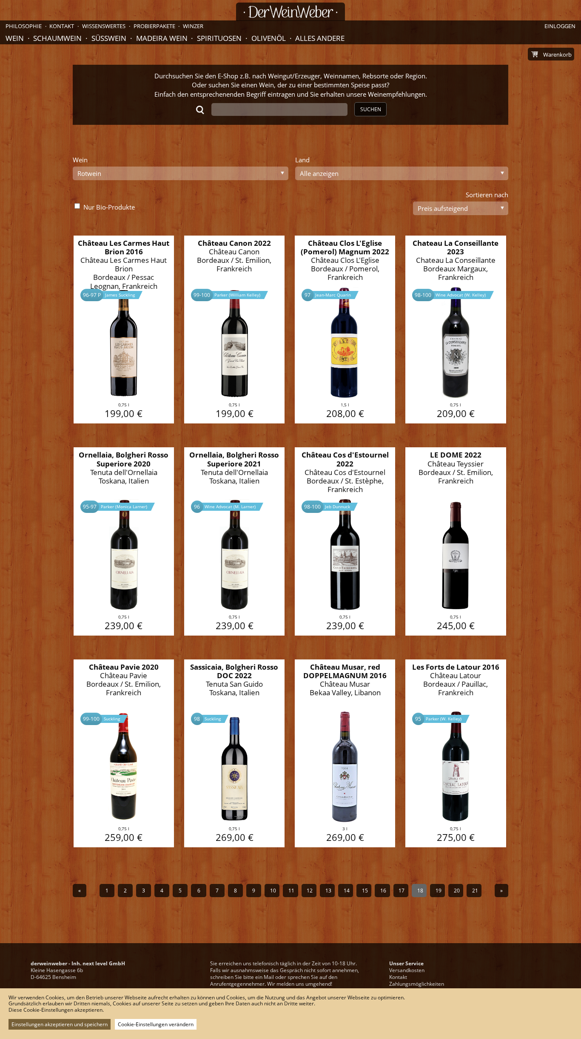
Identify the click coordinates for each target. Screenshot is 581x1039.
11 (291, 890)
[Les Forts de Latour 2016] (455, 753)
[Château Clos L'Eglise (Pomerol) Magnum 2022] (345, 330)
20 (457, 890)
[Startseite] (290, 12)
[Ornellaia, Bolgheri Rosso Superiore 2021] (234, 541)
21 (475, 890)
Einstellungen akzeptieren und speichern (59, 1024)
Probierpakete (154, 26)
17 (401, 890)
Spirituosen (219, 38)
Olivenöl (268, 38)
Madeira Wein (162, 38)
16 (383, 890)
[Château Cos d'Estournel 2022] (345, 541)
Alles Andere (320, 38)
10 (273, 890)
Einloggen (559, 26)
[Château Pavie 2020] (124, 753)
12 (310, 890)
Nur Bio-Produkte (109, 207)
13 (328, 890)
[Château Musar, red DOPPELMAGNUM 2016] (345, 753)
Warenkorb (557, 54)
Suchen (370, 109)
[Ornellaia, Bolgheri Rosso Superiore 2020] (124, 541)
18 (420, 890)
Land (302, 159)
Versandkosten (406, 970)
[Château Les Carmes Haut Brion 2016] (124, 330)
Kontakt (398, 977)
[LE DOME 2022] (455, 541)
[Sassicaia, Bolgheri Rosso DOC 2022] (234, 753)
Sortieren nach (487, 194)
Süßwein (108, 38)
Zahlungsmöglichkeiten (416, 984)
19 (438, 890)
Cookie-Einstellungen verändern (156, 1024)
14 (347, 890)
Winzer (193, 26)
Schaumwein (57, 38)
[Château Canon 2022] (234, 330)
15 (365, 890)
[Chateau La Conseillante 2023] (455, 330)
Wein (15, 38)
